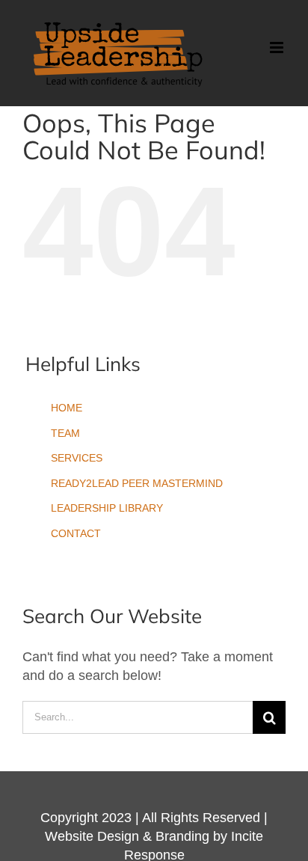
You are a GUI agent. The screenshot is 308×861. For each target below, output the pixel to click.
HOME (66, 408)
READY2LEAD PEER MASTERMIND (137, 483)
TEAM (65, 433)
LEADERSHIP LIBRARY (107, 508)
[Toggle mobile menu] (278, 47)
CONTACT (76, 533)
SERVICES (76, 458)
